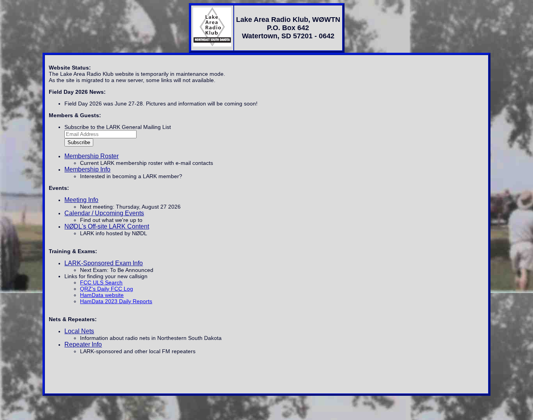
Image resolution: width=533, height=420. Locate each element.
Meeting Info (81, 200)
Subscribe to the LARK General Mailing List (117, 127)
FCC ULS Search (101, 282)
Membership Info (87, 169)
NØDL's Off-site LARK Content (106, 226)
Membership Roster (91, 156)
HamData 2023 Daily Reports (116, 301)
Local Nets (79, 331)
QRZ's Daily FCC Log (106, 289)
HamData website (102, 295)
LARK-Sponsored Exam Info (103, 263)
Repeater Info (83, 344)
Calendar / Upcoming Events (104, 213)
